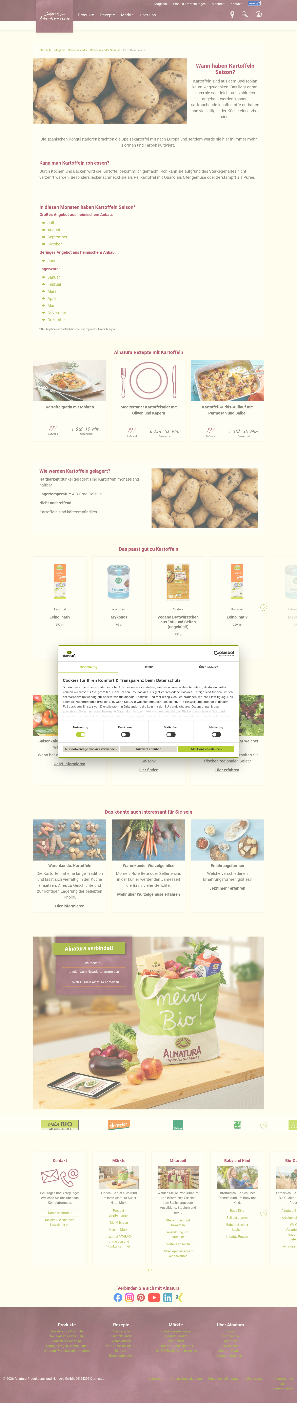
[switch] (126, 734)
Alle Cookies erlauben (206, 749)
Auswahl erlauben (148, 749)
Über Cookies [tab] (208, 667)
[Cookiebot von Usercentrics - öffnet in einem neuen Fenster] (216, 654)
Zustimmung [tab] (88, 667)
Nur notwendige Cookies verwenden (91, 749)
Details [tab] (149, 667)
